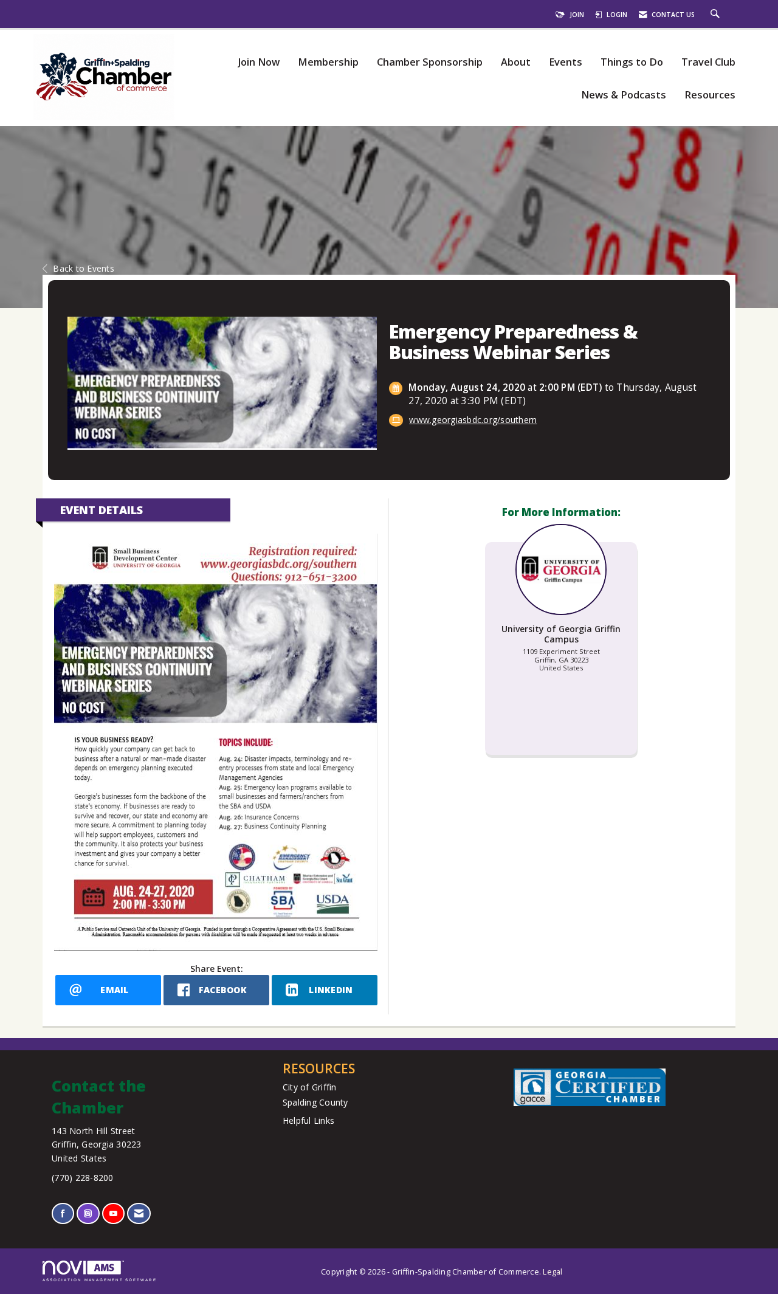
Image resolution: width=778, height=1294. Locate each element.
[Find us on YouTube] (113, 1213)
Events (565, 62)
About (516, 62)
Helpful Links (308, 1120)
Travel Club (708, 62)
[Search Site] (716, 14)
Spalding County (315, 1102)
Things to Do (632, 62)
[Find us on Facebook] (63, 1213)
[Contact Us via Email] (139, 1213)
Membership (328, 62)
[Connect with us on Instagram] (88, 1213)
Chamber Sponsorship (430, 62)
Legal (552, 1272)
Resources (709, 95)
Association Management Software (100, 1280)
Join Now (259, 62)
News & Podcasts (623, 95)
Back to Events (83, 268)
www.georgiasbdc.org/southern (473, 419)
